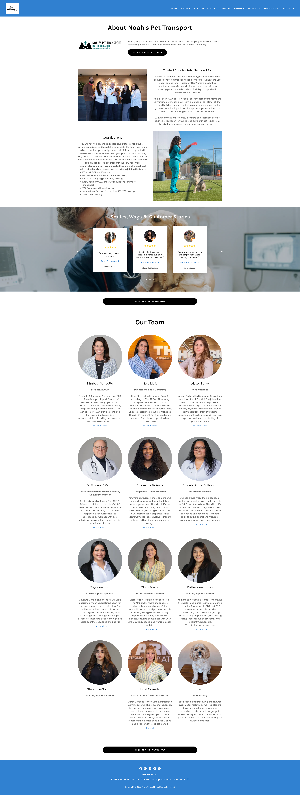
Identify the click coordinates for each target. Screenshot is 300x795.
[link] (12, 8)
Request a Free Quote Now (147, 52)
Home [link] (174, 8)
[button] (186, 8)
